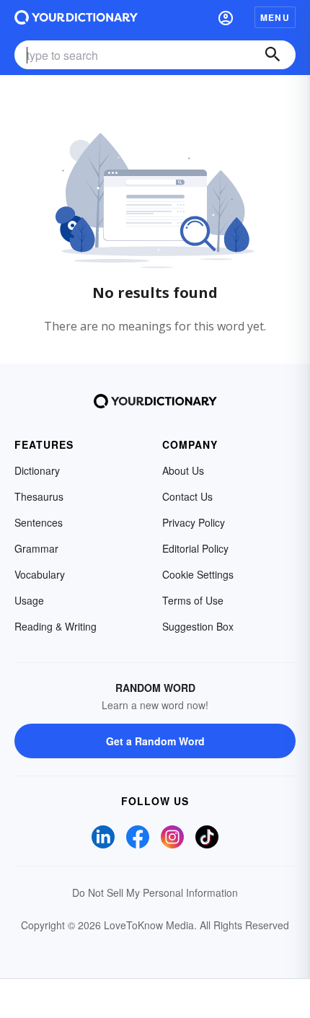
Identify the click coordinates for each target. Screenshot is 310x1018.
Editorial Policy (195, 548)
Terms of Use (192, 600)
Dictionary (37, 470)
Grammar (36, 548)
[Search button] (272, 55)
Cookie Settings (198, 574)
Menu (275, 17)
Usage (29, 600)
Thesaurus (38, 496)
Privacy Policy (193, 522)
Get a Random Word (155, 741)
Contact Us (187, 496)
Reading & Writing (55, 626)
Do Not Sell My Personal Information (155, 892)
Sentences (38, 522)
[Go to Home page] (76, 17)
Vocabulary (39, 574)
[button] (225, 17)
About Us (183, 470)
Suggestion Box (198, 626)
